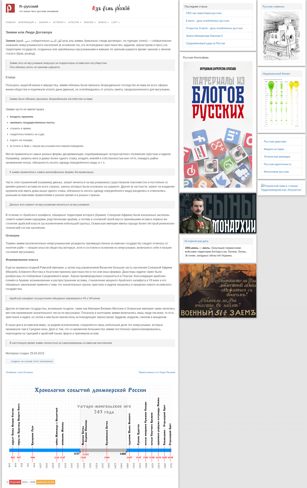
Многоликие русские (276, 171)
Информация (26, 22)
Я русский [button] (15, 482)
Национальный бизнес (276, 73)
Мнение (89, 22)
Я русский (28, 6)
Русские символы (273, 6)
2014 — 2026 (28, 482)
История (58, 22)
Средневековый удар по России (205, 43)
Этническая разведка (277, 156)
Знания (44, 22)
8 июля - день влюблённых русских (207, 20)
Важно (102, 22)
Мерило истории (274, 149)
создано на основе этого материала (32, 361)
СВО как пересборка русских (204, 13)
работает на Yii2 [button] (45, 482)
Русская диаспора (275, 141)
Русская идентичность (278, 164)
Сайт (114, 22)
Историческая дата (196, 241)
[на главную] (110, 8)
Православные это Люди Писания (157, 372)
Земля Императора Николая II (204, 35)
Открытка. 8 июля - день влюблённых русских (214, 28)
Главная (10, 22)
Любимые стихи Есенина (19, 372)
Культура (74, 22)
